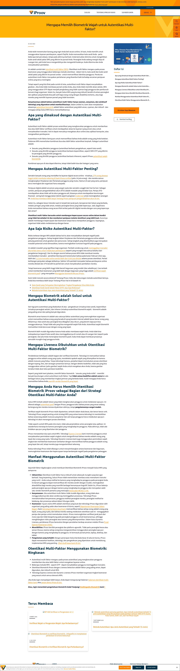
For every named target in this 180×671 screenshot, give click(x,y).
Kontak (176, 36)
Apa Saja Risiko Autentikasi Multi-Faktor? (128, 83)
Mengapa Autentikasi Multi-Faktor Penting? (129, 79)
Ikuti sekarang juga (101, 4)
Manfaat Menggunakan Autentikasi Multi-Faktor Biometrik (133, 96)
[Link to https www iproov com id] (37, 11)
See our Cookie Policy (70, 669)
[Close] (177, 667)
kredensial (79, 196)
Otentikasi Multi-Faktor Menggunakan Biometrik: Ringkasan (133, 100)
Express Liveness (75, 433)
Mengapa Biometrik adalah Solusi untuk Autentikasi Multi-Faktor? (133, 86)
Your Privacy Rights (125, 667)
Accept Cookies (151, 667)
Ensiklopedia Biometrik (89, 587)
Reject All (138, 667)
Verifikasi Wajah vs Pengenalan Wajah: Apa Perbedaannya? (53, 623)
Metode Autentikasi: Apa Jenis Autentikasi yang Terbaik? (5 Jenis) (120, 626)
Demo (176, 30)
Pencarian (176, 24)
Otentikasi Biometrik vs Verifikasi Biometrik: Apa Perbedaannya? (56, 646)
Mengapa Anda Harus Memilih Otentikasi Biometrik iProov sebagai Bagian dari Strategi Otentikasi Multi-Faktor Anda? (133, 93)
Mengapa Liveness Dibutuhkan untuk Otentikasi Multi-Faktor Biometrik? (133, 90)
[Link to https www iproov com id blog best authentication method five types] (122, 612)
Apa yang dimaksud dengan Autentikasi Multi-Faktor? (133, 76)
